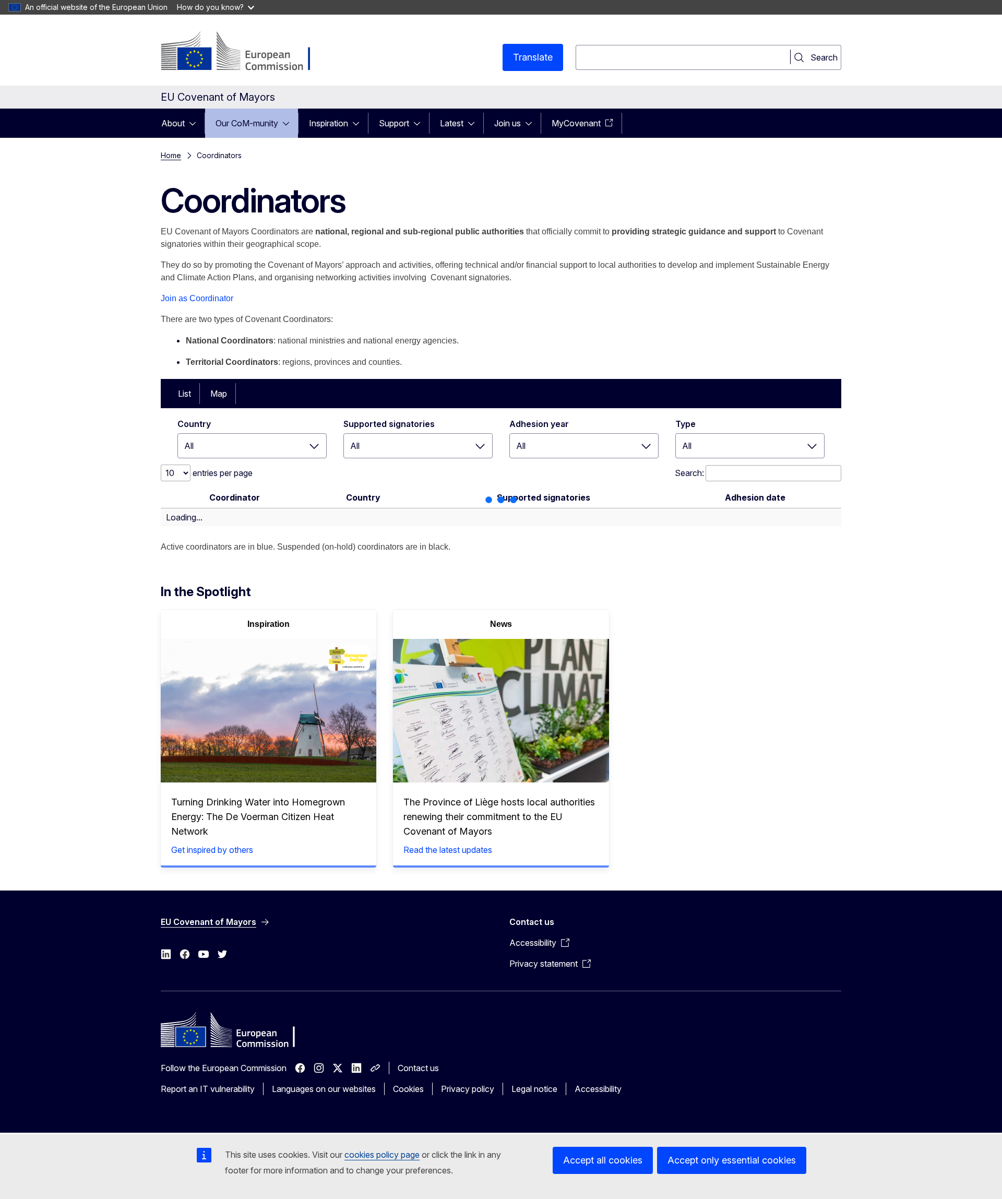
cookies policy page (382, 1154)
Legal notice (534, 1089)
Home (171, 155)
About (173, 123)
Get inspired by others (212, 849)
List (184, 393)
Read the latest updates (447, 849)
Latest (451, 123)
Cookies (408, 1089)
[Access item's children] (196, 123)
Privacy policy (467, 1089)
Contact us (418, 1068)
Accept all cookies (602, 1160)
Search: (689, 473)
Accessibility (598, 1089)
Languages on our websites (324, 1089)
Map (218, 393)
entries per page (221, 473)
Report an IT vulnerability (208, 1089)
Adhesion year (539, 424)
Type (685, 424)
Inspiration (328, 123)
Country (194, 424)
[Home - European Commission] (245, 52)
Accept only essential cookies (731, 1160)
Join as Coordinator (197, 298)
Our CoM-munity (247, 123)
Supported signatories (389, 424)
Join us (507, 123)
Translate (533, 57)
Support (394, 123)
